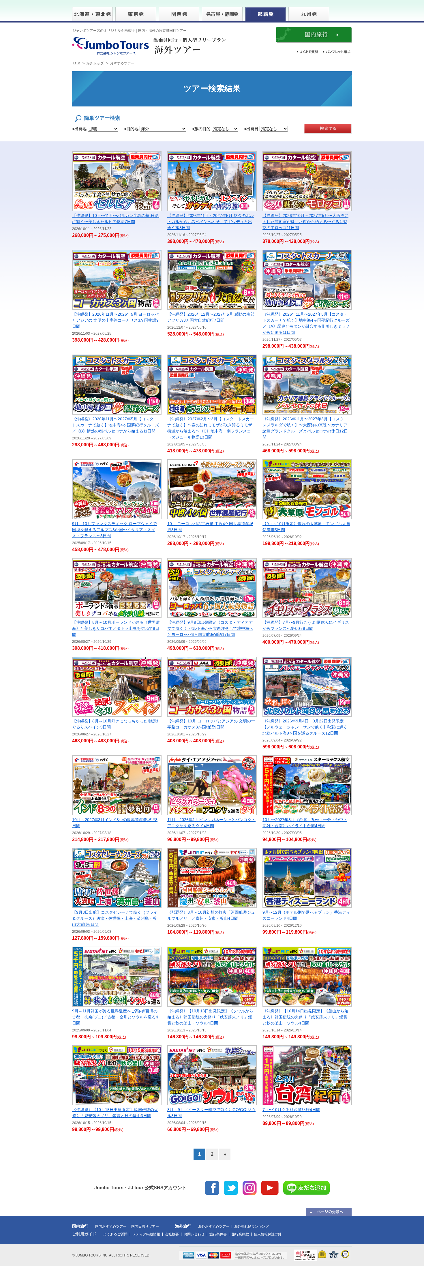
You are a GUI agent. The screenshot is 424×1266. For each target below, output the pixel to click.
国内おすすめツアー (110, 1226)
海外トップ (95, 63)
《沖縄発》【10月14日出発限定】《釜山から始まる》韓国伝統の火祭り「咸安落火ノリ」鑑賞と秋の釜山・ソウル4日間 (305, 1017)
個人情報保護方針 (268, 1234)
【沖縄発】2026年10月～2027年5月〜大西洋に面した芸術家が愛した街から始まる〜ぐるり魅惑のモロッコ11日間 (305, 221)
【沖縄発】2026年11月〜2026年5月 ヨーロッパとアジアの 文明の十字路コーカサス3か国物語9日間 (115, 320)
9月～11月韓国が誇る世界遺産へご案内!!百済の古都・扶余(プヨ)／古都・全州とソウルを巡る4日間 (115, 1017)
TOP (76, 63)
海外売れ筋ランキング (251, 1226)
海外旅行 (183, 1226)
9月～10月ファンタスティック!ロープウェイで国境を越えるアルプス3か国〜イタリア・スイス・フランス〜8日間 (114, 529)
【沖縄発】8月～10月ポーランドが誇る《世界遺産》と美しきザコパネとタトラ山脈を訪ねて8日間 (116, 628)
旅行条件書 (218, 1234)
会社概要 (172, 1234)
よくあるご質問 (115, 1234)
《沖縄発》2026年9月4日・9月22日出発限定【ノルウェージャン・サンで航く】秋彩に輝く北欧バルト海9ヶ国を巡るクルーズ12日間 (304, 727)
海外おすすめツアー (213, 1226)
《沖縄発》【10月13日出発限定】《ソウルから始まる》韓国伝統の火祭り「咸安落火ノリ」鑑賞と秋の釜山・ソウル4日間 (210, 1017)
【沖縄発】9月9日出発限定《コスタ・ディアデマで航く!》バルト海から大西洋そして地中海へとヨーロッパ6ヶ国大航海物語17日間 (210, 628)
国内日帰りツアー (145, 1226)
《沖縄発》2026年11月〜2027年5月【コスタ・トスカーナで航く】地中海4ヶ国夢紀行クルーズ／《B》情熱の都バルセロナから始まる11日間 (115, 425)
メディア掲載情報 (146, 1234)
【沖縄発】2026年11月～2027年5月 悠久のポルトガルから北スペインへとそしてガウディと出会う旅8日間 (210, 221)
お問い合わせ (194, 1234)
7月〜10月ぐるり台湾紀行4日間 (291, 1109)
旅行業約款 (240, 1234)
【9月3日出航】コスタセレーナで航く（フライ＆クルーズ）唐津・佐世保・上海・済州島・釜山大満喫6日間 (114, 918)
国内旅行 (80, 1226)
